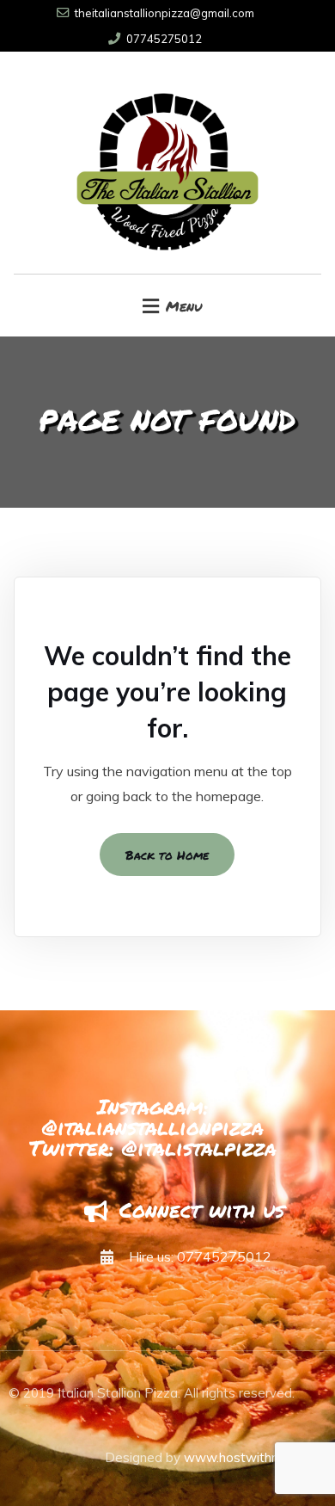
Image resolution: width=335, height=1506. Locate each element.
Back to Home (167, 854)
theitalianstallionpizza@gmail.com (164, 13)
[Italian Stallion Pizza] (168, 163)
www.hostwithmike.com (255, 1457)
